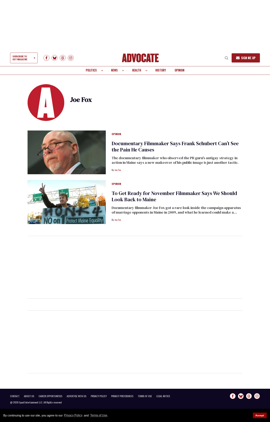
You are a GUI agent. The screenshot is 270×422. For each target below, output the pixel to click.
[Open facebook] (46, 58)
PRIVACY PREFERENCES (122, 396)
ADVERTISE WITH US (76, 396)
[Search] (226, 58)
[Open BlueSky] (54, 58)
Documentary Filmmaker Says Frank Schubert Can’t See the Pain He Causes (175, 146)
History (160, 70)
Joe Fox (118, 169)
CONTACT (14, 396)
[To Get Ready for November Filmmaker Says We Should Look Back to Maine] (67, 202)
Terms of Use (98, 415)
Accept (259, 415)
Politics (91, 70)
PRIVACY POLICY (99, 396)
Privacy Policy (73, 415)
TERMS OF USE (145, 396)
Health (136, 70)
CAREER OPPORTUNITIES (50, 396)
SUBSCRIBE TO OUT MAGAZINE (19, 58)
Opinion (179, 70)
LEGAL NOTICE (163, 396)
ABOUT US (29, 396)
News (114, 70)
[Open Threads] (63, 58)
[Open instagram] (71, 58)
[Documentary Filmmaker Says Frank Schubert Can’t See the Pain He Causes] (67, 152)
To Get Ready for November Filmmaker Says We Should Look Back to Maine (174, 196)
